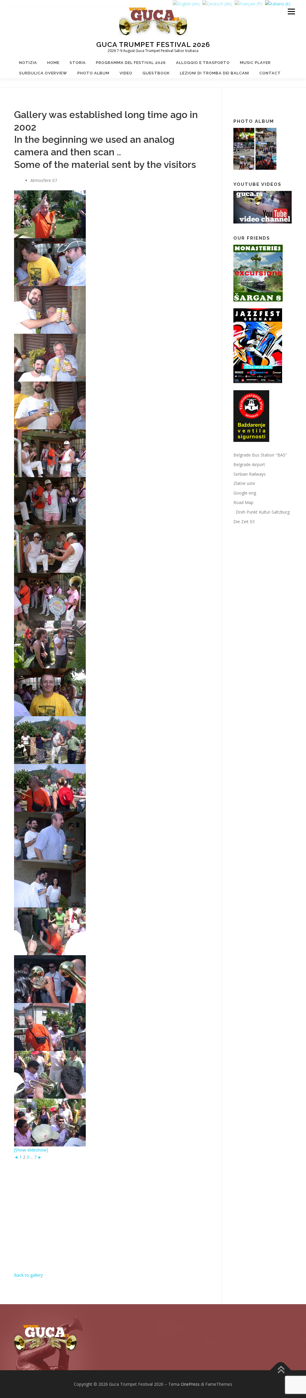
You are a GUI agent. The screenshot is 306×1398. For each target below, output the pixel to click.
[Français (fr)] (248, 3)
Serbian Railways (249, 474)
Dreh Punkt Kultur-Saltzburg (261, 512)
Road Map (243, 502)
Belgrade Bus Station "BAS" (260, 455)
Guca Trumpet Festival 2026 (153, 44)
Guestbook (156, 73)
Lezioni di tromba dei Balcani (214, 73)
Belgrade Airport (249, 464)
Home (53, 62)
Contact (270, 73)
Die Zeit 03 (244, 521)
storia (78, 62)
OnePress (190, 1384)
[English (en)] (186, 3)
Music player (255, 62)
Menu (291, 11)
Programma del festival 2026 (131, 62)
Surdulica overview (43, 73)
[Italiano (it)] (277, 3)
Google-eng (244, 493)
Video (126, 73)
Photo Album (93, 73)
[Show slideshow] (31, 1150)
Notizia (28, 62)
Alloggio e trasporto (203, 62)
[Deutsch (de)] (217, 3)
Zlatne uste (244, 483)
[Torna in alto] (280, 1370)
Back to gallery (28, 1275)
